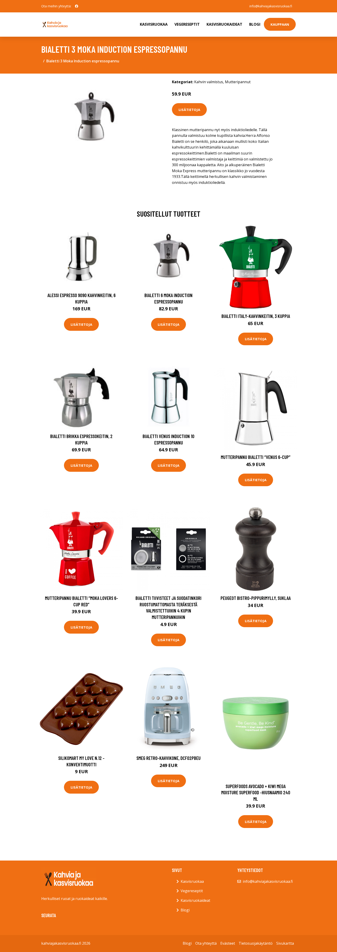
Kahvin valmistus (208, 81)
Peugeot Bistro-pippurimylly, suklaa (256, 598)
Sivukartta (285, 943)
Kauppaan (280, 24)
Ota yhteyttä (206, 943)
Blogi (254, 24)
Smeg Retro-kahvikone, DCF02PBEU (168, 758)
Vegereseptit (187, 24)
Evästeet (227, 943)
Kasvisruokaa (154, 24)
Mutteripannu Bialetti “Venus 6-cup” (255, 457)
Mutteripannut (238, 81)
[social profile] (76, 6)
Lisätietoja (189, 109)
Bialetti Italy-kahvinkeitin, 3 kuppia (255, 316)
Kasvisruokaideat (224, 24)
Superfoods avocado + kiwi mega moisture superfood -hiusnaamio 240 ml (255, 792)
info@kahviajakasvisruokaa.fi (270, 6)
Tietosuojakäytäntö (256, 943)
